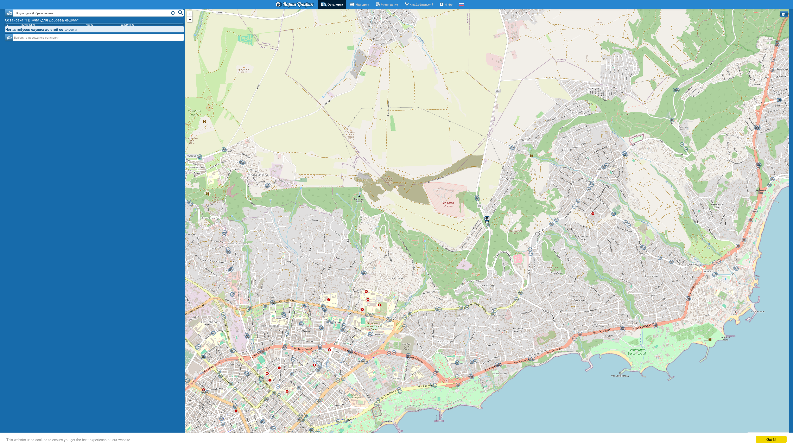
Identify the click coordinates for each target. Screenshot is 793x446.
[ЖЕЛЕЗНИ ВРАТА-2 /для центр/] (321, 328)
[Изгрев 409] (758, 128)
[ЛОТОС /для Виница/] (410, 314)
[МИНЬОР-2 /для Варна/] (737, 246)
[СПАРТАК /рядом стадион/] (263, 352)
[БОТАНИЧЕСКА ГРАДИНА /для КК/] (718, 261)
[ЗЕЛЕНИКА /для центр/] (286, 333)
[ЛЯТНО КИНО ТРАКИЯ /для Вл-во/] (231, 384)
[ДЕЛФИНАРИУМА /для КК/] (400, 391)
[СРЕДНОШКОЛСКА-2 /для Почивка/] (435, 373)
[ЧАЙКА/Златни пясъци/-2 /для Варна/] (777, 42)
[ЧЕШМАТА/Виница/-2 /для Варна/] (578, 201)
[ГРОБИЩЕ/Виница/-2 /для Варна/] (613, 214)
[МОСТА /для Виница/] (467, 307)
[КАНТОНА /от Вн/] (228, 249)
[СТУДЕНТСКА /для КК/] (499, 365)
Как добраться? (421, 4)
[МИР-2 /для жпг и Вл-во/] (344, 325)
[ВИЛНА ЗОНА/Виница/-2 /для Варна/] (628, 225)
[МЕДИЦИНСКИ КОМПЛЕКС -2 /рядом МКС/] (371, 315)
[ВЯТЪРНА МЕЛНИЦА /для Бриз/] (247, 309)
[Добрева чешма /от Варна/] (512, 148)
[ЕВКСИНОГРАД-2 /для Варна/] (654, 323)
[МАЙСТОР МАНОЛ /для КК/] (771, 70)
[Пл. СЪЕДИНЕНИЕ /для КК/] (305, 416)
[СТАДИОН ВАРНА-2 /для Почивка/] (408, 357)
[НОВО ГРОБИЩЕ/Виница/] (672, 120)
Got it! (771, 439)
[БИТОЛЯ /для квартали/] (277, 386)
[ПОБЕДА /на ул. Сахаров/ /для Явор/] (213, 333)
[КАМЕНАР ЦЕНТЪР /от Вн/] (243, 163)
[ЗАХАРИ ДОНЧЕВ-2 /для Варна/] (530, 249)
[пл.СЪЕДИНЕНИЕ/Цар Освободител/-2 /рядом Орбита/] (302, 420)
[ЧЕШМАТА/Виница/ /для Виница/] (574, 206)
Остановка (335, 4)
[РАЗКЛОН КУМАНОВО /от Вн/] (224, 150)
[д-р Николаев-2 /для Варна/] (556, 220)
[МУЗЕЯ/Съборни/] (273, 428)
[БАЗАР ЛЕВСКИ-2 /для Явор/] (350, 352)
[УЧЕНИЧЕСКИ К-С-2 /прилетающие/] (457, 363)
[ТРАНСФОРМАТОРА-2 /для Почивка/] (220, 376)
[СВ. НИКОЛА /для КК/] (435, 385)
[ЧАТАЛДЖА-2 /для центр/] (316, 401)
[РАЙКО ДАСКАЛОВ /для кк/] (533, 359)
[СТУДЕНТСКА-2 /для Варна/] (497, 365)
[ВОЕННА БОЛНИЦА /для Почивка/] (325, 310)
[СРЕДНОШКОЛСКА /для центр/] (437, 371)
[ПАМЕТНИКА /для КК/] (343, 379)
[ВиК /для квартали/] (247, 337)
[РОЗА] (264, 306)
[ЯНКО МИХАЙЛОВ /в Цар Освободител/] (246, 373)
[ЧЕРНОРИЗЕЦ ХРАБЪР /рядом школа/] (327, 321)
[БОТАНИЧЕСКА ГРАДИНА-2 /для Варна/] (714, 262)
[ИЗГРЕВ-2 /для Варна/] (756, 128)
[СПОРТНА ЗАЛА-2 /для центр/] (338, 421)
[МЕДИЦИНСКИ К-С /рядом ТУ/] (367, 315)
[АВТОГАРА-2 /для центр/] (185, 381)
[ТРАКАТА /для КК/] (574, 338)
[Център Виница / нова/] (588, 189)
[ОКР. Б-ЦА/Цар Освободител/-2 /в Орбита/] (274, 393)
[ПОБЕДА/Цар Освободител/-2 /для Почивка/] (223, 317)
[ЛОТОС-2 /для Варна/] (404, 317)
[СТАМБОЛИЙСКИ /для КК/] (623, 329)
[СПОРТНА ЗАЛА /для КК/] (345, 421)
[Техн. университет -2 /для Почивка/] (370, 334)
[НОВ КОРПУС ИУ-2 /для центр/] (301, 324)
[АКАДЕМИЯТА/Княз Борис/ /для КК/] (312, 430)
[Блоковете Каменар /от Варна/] (267, 186)
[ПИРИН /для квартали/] (266, 399)
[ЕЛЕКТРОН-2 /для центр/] (320, 367)
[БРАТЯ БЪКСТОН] (293, 359)
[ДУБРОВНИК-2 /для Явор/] (320, 348)
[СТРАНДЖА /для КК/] (755, 211)
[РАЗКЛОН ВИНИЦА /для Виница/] (520, 293)
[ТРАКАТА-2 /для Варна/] (580, 334)
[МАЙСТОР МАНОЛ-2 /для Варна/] (772, 59)
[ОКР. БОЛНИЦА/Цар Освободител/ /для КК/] (279, 395)
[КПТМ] (364, 273)
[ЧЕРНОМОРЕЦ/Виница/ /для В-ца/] (643, 248)
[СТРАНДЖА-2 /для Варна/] (751, 220)
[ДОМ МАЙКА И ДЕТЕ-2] (625, 155)
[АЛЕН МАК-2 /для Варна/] (779, 100)
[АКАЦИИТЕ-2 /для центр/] (377, 400)
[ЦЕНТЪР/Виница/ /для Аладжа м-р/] (591, 185)
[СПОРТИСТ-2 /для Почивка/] (389, 353)
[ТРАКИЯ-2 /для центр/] (235, 407)
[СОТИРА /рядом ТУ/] (389, 320)
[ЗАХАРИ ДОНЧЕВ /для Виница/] (530, 253)
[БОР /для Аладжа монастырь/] (685, 149)
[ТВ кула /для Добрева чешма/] (486, 219)
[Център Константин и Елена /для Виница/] (736, 269)
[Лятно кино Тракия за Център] (235, 389)
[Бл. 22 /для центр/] (304, 306)
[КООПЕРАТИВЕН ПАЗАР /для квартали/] (221, 419)
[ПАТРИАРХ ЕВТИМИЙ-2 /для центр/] (203, 392)
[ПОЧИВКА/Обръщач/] (475, 361)
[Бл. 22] (306, 304)
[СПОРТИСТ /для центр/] (394, 352)
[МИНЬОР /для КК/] (744, 240)
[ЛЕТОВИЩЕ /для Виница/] (659, 258)
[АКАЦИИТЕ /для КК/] (376, 404)
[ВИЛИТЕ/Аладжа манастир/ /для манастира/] (677, 90)
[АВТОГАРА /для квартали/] (187, 380)
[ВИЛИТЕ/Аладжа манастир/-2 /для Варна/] (675, 90)
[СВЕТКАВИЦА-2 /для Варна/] (495, 310)
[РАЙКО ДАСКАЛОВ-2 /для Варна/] (530, 359)
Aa (9, 13)
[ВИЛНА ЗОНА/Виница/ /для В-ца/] (625, 222)
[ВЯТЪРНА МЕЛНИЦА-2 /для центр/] (250, 308)
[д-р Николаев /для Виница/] (551, 224)
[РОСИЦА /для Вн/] (224, 234)
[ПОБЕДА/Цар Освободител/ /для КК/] (223, 314)
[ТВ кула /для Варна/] (488, 225)
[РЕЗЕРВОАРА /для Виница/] (439, 309)
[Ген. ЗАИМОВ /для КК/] (769, 185)
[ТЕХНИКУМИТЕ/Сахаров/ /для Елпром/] (197, 347)
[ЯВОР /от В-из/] (365, 361)
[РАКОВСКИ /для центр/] (271, 416)
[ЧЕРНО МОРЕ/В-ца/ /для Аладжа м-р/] (606, 165)
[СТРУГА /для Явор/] (232, 351)
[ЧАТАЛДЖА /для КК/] (320, 400)
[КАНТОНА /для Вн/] (228, 252)
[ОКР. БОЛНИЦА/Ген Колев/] (299, 388)
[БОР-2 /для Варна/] (681, 144)
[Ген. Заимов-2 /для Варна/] (772, 179)
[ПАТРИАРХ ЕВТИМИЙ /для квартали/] (207, 392)
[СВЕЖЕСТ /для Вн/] (190, 204)
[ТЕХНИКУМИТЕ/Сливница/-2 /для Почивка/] (202, 357)
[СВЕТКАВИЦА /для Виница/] (493, 314)
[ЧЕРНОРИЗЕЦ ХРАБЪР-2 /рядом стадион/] (332, 322)
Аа (9, 37)
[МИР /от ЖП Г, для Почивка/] (343, 330)
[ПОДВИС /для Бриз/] (273, 303)
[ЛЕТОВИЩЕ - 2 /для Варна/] (671, 262)
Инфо (449, 4)
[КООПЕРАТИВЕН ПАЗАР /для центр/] (223, 424)
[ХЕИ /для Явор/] (284, 348)
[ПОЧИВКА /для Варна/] (472, 362)
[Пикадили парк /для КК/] (472, 377)
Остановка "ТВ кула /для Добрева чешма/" (41, 20)
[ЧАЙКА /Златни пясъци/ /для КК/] (777, 45)
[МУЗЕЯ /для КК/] (290, 431)
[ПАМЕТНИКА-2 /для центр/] (338, 380)
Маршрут (362, 4)
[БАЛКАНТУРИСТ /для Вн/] (230, 270)
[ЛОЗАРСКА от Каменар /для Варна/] (232, 294)
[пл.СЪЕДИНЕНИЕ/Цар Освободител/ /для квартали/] (300, 416)
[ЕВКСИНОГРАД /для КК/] (656, 326)
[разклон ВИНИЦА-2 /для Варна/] (516, 299)
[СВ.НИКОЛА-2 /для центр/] (432, 385)
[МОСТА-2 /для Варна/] (460, 308)
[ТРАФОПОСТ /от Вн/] (199, 157)
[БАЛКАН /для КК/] (688, 299)
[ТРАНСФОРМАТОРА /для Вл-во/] (218, 372)
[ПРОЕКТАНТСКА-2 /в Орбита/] (261, 379)
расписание (389, 4)
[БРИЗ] (404, 326)
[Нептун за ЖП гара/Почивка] (262, 422)
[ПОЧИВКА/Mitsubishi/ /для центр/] (457, 376)
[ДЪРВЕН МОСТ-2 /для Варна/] (757, 167)
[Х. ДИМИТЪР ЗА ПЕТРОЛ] (283, 315)
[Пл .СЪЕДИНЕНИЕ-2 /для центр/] (299, 420)
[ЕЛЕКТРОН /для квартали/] (318, 370)
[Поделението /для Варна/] (477, 199)
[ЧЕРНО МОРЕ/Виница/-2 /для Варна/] (603, 167)
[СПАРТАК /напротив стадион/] (258, 351)
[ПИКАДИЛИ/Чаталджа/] (292, 374)
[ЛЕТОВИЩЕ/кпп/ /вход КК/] (714, 275)
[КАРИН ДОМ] (458, 385)
